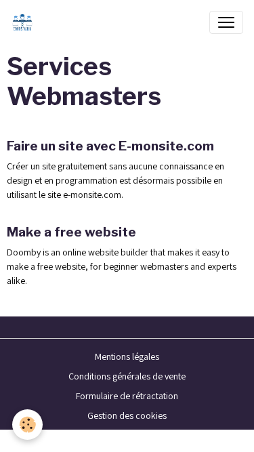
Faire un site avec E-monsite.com (110, 146)
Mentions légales (127, 356)
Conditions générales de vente (127, 376)
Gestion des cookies (127, 415)
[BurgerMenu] (226, 22)
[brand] (25, 22)
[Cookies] (27, 424)
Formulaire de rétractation (127, 396)
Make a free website (71, 232)
